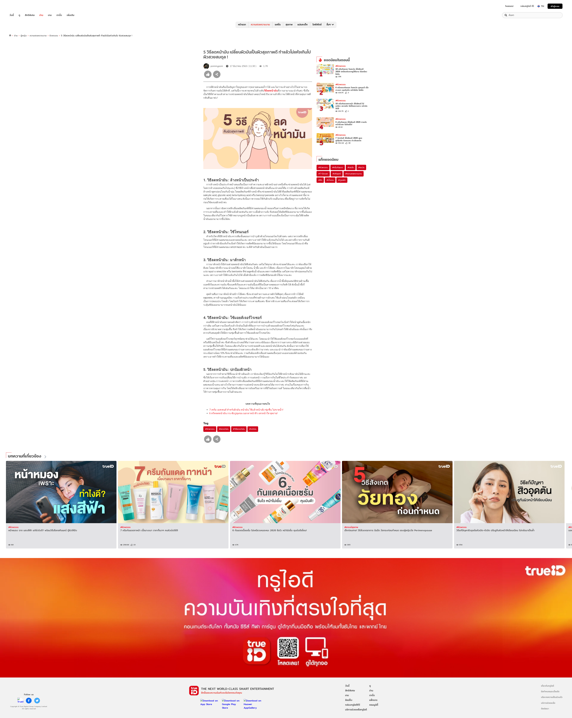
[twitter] (37, 701)
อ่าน (41, 15)
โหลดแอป (509, 6)
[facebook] (29, 701)
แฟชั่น (278, 24)
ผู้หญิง (24, 35)
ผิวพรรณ (53, 35)
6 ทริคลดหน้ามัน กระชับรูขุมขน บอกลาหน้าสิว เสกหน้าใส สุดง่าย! (243, 413)
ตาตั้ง (59, 15)
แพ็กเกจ (373, 700)
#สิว (320, 180)
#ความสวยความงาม (353, 173)
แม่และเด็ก (302, 24)
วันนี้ (12, 15)
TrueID (18, 6)
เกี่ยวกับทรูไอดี (547, 685)
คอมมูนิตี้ (373, 705)
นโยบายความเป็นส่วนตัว (551, 697)
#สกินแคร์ (336, 173)
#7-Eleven (323, 173)
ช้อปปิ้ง (348, 700)
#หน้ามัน (252, 429)
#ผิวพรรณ (209, 429)
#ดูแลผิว (342, 180)
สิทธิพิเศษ (30, 15)
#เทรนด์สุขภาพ (351, 527)
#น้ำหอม (330, 180)
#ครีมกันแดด (337, 167)
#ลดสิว (351, 167)
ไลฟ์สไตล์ (317, 24)
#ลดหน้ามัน (224, 429)
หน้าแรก (242, 24)
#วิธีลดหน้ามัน (239, 429)
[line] (20, 701)
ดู (19, 15)
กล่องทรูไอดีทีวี (352, 705)
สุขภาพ (289, 24)
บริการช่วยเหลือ (548, 703)
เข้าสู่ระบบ (555, 6)
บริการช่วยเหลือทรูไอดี (356, 709)
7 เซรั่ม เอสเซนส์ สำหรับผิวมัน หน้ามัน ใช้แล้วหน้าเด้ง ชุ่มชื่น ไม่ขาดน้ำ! (246, 409)
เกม (50, 15)
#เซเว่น (361, 167)
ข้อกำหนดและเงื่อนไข (550, 691)
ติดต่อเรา (545, 708)
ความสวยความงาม (260, 24)
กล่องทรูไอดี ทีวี (527, 6)
